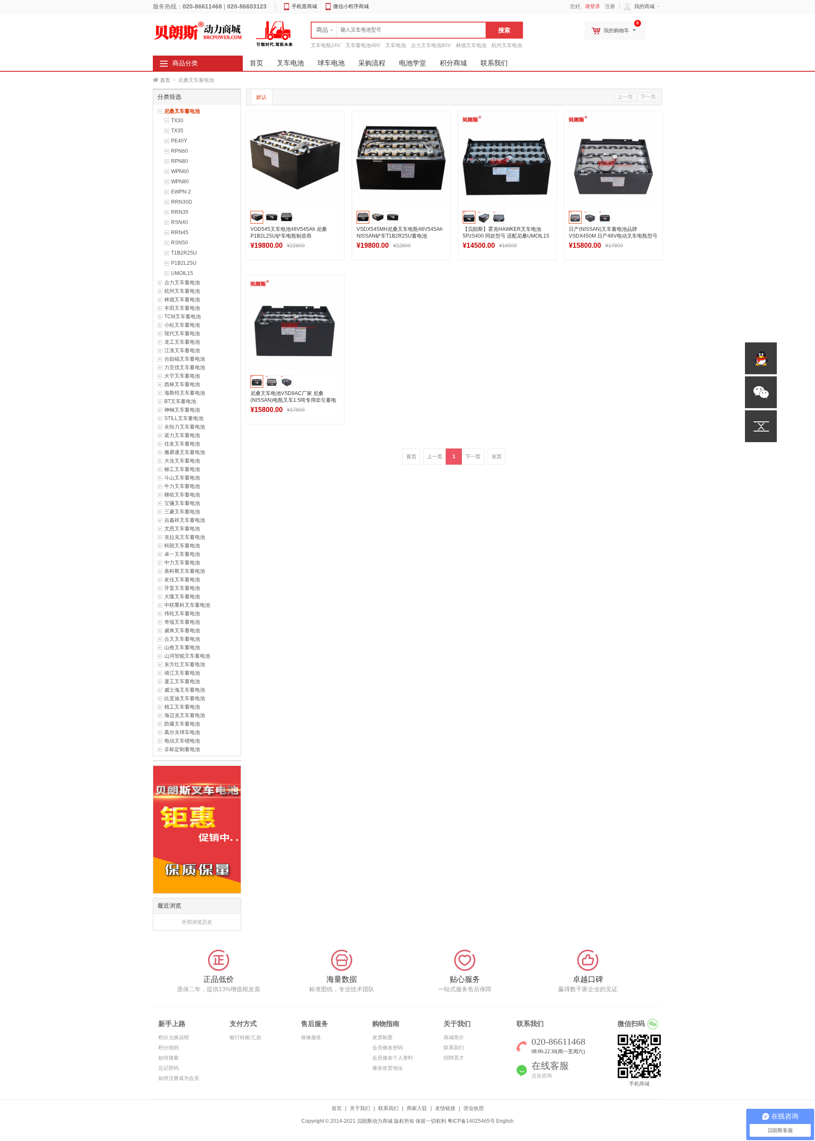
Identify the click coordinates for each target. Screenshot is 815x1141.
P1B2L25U (184, 263)
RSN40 (179, 222)
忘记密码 (168, 1068)
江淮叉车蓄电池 (182, 350)
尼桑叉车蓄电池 (182, 111)
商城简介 (454, 1037)
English (505, 1121)
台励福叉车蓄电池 (184, 359)
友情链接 (445, 1108)
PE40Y (179, 141)
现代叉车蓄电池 (182, 333)
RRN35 (179, 212)
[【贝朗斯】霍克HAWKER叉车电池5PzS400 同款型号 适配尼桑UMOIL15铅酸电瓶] (507, 160)
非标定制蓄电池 (182, 749)
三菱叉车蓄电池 (182, 512)
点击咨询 (541, 1076)
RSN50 (179, 243)
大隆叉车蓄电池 (182, 597)
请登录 (592, 6)
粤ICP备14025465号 (471, 1121)
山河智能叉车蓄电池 (187, 656)
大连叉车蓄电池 (182, 461)
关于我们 (360, 1108)
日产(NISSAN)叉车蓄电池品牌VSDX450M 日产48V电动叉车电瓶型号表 (613, 236)
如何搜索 (168, 1058)
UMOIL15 (182, 273)
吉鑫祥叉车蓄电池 (184, 520)
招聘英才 (454, 1058)
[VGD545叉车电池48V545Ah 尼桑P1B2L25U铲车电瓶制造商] (295, 160)
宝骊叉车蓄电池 (182, 503)
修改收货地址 (387, 1068)
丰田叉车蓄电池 (182, 308)
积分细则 (168, 1048)
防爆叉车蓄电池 (182, 724)
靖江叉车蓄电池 (182, 673)
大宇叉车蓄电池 (182, 376)
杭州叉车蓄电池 (182, 291)
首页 (165, 80)
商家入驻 (417, 1108)
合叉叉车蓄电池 (182, 639)
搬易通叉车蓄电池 (184, 452)
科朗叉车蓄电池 (182, 546)
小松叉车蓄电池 (182, 325)
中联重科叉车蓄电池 (187, 605)
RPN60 (179, 151)
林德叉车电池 (471, 45)
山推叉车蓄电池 (182, 647)
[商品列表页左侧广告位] (197, 829)
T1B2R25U (184, 253)
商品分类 (185, 63)
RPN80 (179, 161)
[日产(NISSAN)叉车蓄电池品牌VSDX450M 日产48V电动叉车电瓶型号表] (613, 160)
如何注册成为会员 (178, 1078)
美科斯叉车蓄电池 (184, 571)
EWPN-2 (181, 192)
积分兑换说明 (173, 1037)
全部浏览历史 (197, 922)
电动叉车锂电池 (182, 741)
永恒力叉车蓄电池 (184, 427)
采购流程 (371, 63)
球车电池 (331, 63)
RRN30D (181, 202)
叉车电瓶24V (325, 45)
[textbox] (399, 30)
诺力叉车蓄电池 (182, 435)
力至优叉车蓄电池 (184, 367)
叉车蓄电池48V (363, 45)
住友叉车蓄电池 (182, 444)
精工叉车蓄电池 (182, 707)
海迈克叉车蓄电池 (184, 715)
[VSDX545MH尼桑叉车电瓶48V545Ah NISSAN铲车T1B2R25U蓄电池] (401, 160)
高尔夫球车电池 (182, 732)
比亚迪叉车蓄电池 (184, 698)
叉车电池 (395, 45)
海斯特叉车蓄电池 (184, 393)
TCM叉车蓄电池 (182, 317)
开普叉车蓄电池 (182, 588)
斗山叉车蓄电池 (182, 478)
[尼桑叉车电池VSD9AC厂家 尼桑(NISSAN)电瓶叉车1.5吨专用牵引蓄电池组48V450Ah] (295, 324)
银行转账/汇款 (245, 1037)
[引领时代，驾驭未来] (274, 33)
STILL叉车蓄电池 (183, 418)
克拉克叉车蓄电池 (184, 537)
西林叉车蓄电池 (182, 384)
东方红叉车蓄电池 (184, 664)
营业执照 (474, 1108)
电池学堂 (412, 63)
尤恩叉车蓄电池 (182, 529)
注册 (610, 6)
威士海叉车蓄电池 (184, 690)
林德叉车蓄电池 (182, 300)
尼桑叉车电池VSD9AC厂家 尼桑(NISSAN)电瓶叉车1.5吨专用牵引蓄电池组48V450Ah (293, 400)
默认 (261, 97)
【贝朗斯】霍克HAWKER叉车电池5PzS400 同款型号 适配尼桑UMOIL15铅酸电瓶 (506, 236)
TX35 (177, 131)
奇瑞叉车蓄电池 (182, 622)
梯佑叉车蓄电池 (182, 495)
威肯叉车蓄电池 (182, 631)
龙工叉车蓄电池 (182, 342)
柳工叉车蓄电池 (182, 469)
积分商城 (453, 63)
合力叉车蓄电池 (182, 283)
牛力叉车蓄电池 (182, 486)
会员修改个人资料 (392, 1058)
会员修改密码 (387, 1048)
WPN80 (180, 182)
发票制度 (382, 1037)
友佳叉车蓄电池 (182, 580)
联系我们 (494, 63)
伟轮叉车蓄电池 (182, 614)
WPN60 (180, 171)
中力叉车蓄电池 (182, 563)
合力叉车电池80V (431, 45)
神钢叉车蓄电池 (182, 410)
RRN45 (179, 232)
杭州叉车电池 (507, 45)
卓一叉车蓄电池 (182, 554)
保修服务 (311, 1037)
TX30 (177, 120)
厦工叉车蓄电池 (182, 681)
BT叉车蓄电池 (180, 401)
